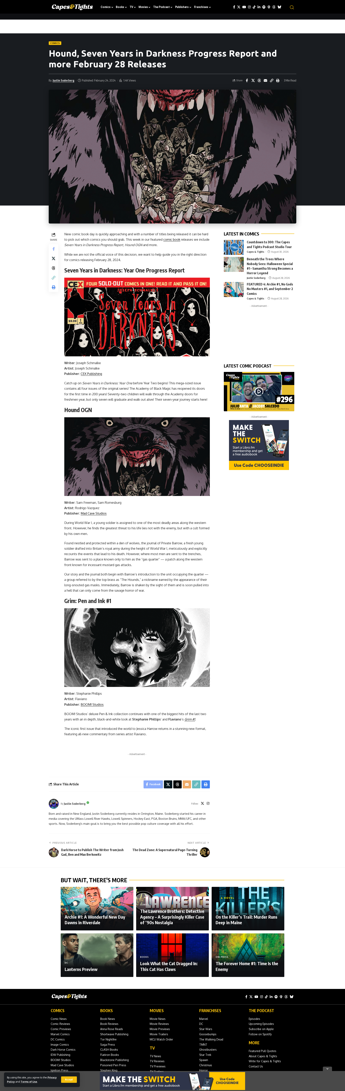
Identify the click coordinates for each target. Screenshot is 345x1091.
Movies (157, 1010)
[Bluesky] (279, 7)
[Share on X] (253, 80)
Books (220, 910)
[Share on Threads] (259, 80)
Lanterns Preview (81, 969)
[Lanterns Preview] (97, 955)
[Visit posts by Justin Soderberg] (54, 804)
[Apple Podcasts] (269, 7)
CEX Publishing (91, 374)
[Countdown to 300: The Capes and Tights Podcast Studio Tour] (234, 247)
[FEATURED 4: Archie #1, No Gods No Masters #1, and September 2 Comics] (234, 289)
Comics (55, 43)
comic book (171, 239)
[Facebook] (234, 7)
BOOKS (106, 1010)
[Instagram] (249, 7)
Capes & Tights (255, 251)
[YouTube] (244, 7)
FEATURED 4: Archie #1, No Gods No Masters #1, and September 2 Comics (270, 288)
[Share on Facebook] (247, 80)
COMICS (57, 1010)
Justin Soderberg (63, 80)
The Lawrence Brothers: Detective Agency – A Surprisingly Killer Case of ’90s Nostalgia (172, 916)
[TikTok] (254, 7)
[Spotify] (264, 7)
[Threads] (274, 7)
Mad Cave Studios (94, 513)
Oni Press (71, 910)
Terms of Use (29, 1081)
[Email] (265, 80)
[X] (238, 7)
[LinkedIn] (259, 7)
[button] (69, 1079)
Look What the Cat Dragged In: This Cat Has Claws (169, 966)
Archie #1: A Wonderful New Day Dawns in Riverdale (95, 919)
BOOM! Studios (92, 704)
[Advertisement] (137, 763)
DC (66, 963)
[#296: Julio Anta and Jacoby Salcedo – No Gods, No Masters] (259, 391)
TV (152, 1047)
